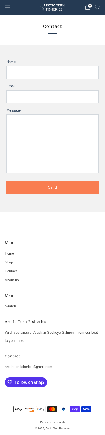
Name (11, 62)
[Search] (97, 7)
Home (9, 253)
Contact (11, 271)
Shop (9, 262)
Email (10, 86)
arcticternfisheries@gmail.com (28, 367)
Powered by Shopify (52, 421)
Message (13, 110)
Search (10, 306)
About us (12, 280)
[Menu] (7, 7)
